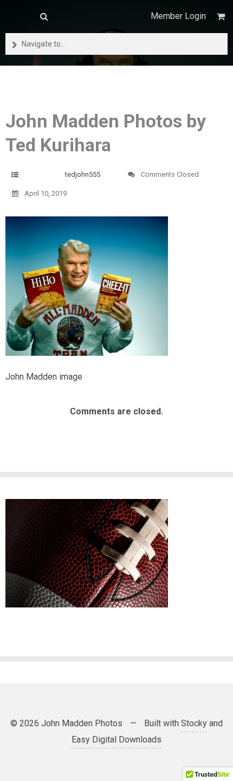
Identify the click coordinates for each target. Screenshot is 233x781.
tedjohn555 (82, 174)
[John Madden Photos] (17, 16)
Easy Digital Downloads (116, 739)
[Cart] (222, 16)
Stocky (194, 723)
